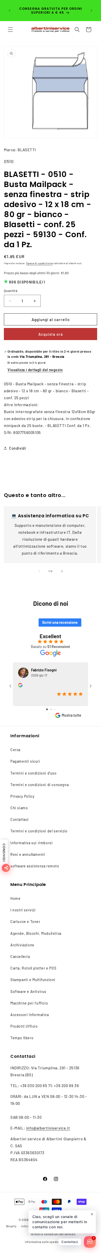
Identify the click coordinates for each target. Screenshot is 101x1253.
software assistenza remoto (34, 866)
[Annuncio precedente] (9, 10)
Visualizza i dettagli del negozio (35, 370)
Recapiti (75, 1241)
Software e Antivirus (28, 991)
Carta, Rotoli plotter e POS (33, 968)
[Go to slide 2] (51, 709)
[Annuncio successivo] (91, 10)
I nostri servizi (23, 910)
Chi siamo (19, 808)
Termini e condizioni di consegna (39, 785)
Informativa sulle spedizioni (44, 1241)
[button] (10, 29)
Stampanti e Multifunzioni (32, 979)
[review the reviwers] (20, 686)
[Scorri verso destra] (62, 571)
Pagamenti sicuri (25, 761)
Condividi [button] (17, 448)
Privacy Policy (22, 796)
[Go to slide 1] (47, 709)
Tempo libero (21, 1038)
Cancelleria (20, 956)
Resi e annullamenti (27, 854)
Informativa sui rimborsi (31, 843)
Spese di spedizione (39, 263)
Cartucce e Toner (25, 921)
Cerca (15, 750)
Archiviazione (22, 945)
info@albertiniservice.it (48, 1128)
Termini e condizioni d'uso (33, 773)
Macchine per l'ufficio (29, 1003)
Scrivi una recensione (60, 622)
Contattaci (19, 819)
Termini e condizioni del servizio (39, 831)
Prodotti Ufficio (24, 1026)
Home (15, 898)
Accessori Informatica (29, 1014)
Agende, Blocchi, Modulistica (35, 933)
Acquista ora (50, 334)
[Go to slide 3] (54, 709)
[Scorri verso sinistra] (39, 571)
